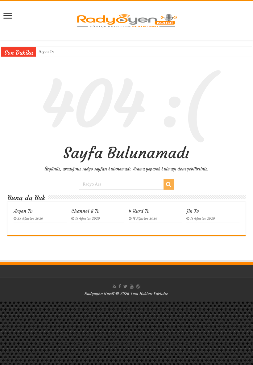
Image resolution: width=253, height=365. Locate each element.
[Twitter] (125, 286)
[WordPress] (138, 286)
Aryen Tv (46, 51)
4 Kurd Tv (139, 211)
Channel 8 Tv (85, 211)
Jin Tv (192, 211)
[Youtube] (131, 286)
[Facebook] (120, 286)
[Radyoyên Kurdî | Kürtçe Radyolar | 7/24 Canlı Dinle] (126, 20)
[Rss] (114, 286)
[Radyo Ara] (169, 184)
